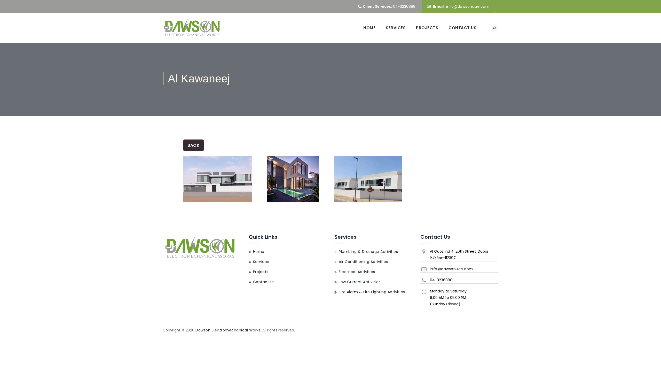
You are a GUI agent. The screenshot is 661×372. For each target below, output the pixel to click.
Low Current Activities (360, 281)
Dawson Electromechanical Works (228, 330)
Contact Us (462, 27)
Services (396, 27)
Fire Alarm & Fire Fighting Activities (372, 292)
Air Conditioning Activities (363, 261)
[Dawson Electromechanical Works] (192, 28)
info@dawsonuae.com (467, 6)
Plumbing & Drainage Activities (368, 251)
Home (369, 27)
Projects (427, 27)
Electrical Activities (357, 271)
